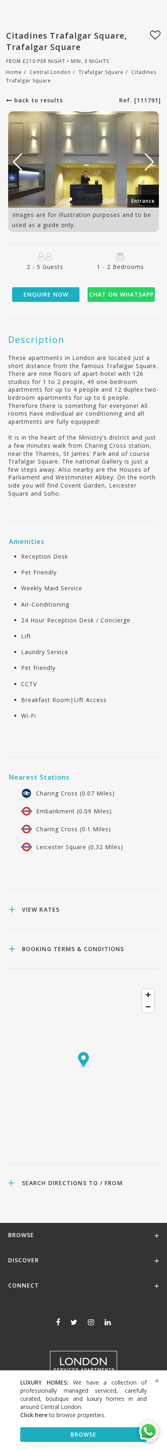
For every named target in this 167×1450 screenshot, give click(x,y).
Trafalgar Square (101, 72)
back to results (37, 100)
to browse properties (62, 1415)
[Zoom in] (148, 995)
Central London (50, 72)
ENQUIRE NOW (46, 294)
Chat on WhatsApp (121, 294)
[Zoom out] (148, 1006)
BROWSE (83, 1434)
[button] (149, 162)
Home (14, 72)
